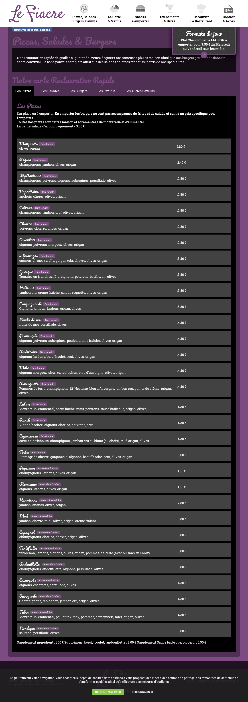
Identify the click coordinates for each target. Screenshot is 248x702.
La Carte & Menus (114, 19)
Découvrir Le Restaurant (201, 19)
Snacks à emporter (140, 19)
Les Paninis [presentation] (106, 91)
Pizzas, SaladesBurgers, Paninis (84, 19)
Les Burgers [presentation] (78, 91)
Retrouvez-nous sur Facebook (32, 29)
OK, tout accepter (108, 692)
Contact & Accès (229, 19)
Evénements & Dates (169, 19)
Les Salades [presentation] (50, 91)
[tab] (23, 91)
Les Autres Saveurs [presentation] (140, 91)
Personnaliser (142, 692)
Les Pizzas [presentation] (23, 91)
